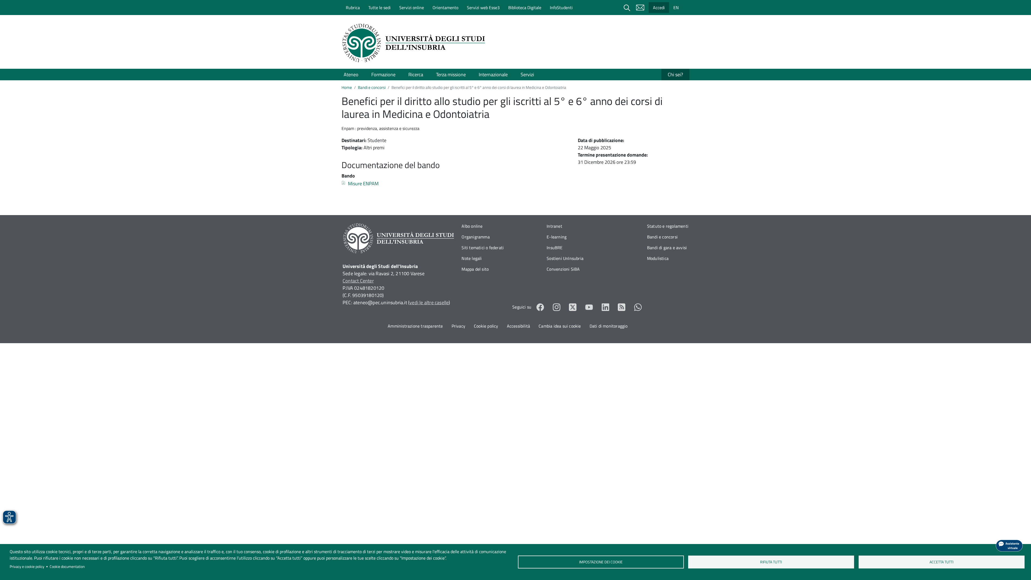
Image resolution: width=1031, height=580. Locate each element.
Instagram (556, 307)
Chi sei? (675, 74)
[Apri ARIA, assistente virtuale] (1009, 545)
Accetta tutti (941, 562)
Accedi (659, 7)
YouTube (589, 307)
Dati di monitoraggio (609, 326)
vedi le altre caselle (429, 302)
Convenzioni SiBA (563, 269)
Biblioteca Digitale (524, 7)
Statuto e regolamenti (667, 226)
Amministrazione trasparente (415, 326)
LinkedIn (605, 307)
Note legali (472, 258)
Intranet (554, 226)
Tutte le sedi (379, 7)
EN (676, 7)
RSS (621, 307)
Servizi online (411, 7)
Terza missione (451, 74)
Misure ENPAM (363, 183)
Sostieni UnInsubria (565, 258)
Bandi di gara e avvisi (667, 247)
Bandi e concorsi (372, 87)
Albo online (472, 226)
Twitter (573, 307)
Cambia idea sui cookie (560, 326)
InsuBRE (554, 247)
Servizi (527, 74)
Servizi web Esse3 (483, 7)
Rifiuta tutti (771, 562)
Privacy (458, 326)
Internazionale (493, 74)
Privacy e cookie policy (27, 566)
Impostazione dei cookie (600, 562)
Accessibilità (518, 326)
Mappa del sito (475, 269)
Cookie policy (486, 326)
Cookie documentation (67, 566)
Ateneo (351, 74)
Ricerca (415, 74)
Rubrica (353, 7)
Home (347, 87)
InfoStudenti (561, 7)
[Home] (415, 42)
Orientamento (445, 7)
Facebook (540, 307)
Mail (640, 7)
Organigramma (475, 237)
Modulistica (658, 258)
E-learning (557, 237)
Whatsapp (638, 307)
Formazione (383, 74)
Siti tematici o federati (483, 247)
